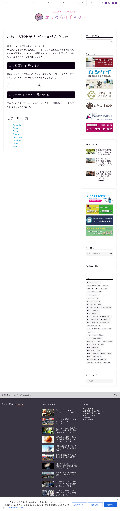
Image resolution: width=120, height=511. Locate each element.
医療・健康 (108, 341)
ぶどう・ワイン (93, 295)
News (8, 3)
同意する (110, 505)
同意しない (95, 505)
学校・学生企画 (93, 347)
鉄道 (107, 362)
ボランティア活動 (94, 329)
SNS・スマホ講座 (94, 285)
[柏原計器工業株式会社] (99, 73)
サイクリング (106, 316)
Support (79, 3)
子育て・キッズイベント (95, 344)
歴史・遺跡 (107, 353)
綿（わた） (92, 359)
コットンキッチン (93, 313)
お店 (106, 285)
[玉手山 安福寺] (99, 105)
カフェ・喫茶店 (93, 310)
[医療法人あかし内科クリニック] (99, 116)
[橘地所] (99, 84)
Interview (22, 3)
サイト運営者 (88, 409)
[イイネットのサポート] (99, 198)
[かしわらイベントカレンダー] (99, 220)
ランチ (91, 332)
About (93, 3)
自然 (90, 362)
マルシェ (107, 329)
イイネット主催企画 (94, 304)
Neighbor (17, 140)
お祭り (90, 288)
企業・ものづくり (94, 341)
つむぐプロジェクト (94, 292)
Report (51, 3)
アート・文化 (93, 298)
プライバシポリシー (15, 508)
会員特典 (86, 417)
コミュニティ (93, 316)
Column (16, 128)
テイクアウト (93, 322)
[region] (60, 504)
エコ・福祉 (107, 307)
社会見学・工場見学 (94, 356)
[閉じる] (117, 499)
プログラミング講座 (94, 325)
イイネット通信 (93, 307)
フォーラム (105, 322)
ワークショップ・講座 (95, 338)
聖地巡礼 (103, 359)
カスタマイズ (78, 505)
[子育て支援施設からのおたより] (99, 231)
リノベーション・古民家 (95, 335)
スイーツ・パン (93, 319)
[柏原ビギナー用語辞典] (99, 209)
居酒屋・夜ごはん (94, 350)
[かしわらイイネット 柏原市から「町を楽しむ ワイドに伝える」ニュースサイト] (60, 24)
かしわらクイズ (102, 288)
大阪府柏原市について (92, 413)
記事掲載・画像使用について (94, 411)
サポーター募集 (89, 415)
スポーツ (106, 319)
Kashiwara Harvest (94, 283)
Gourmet (37, 3)
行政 (99, 362)
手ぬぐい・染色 (93, 353)
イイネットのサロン (94, 301)
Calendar (65, 3)
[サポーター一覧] (99, 127)
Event (16, 131)
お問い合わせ (88, 419)
